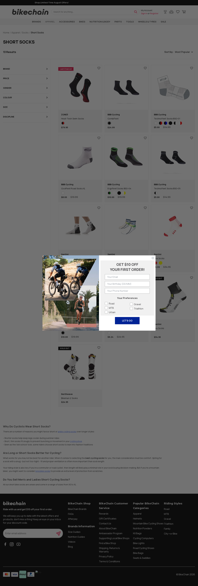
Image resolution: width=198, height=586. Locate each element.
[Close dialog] (152, 258)
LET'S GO (127, 320)
